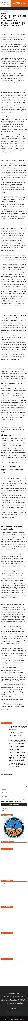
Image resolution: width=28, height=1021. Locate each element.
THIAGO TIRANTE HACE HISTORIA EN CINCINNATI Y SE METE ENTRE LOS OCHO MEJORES (17, 728)
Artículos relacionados (6, 722)
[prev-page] (2, 770)
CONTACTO (20, 1017)
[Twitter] (5, 30)
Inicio (2, 11)
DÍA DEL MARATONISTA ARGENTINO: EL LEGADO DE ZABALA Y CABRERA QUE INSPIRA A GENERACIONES (17, 742)
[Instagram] (12, 1012)
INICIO (7, 1017)
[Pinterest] (8, 30)
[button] (2, 8)
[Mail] (15, 1012)
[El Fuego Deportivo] (14, 3)
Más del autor (15, 722)
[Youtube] (19, 1012)
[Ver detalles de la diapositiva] (14, 892)
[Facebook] (2, 30)
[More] (14, 30)
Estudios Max (21, 1019)
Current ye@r (4, 808)
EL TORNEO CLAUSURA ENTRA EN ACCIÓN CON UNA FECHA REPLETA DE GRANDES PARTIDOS (17, 765)
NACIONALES (7, 11)
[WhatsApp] (11, 30)
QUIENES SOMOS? (13, 1017)
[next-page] (4, 770)
